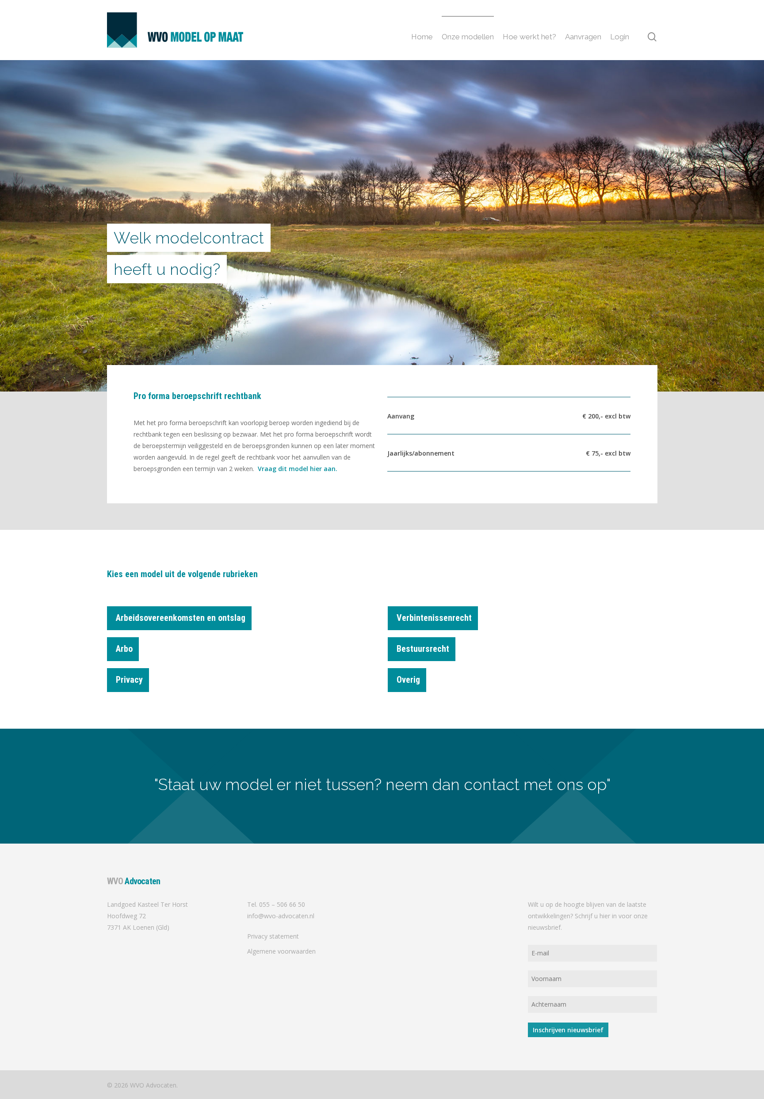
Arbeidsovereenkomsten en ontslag (180, 617)
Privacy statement (273, 936)
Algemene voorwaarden (281, 951)
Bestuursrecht (423, 648)
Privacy (129, 679)
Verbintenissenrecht (434, 617)
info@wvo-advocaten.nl (280, 916)
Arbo (124, 648)
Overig (408, 679)
